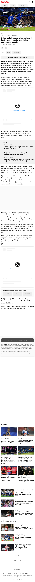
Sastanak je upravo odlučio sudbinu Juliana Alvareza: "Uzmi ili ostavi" (9, 479)
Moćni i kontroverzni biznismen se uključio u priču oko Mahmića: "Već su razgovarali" (26, 480)
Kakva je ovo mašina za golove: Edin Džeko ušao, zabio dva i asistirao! (23, 537)
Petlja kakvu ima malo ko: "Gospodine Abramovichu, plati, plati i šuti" (16, 153)
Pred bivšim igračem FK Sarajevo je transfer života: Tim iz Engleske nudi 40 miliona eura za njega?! (24, 513)
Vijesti (7, 294)
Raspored (28, 294)
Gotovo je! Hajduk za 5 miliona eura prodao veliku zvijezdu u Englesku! (23, 494)
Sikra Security (19, 579)
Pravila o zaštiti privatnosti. (17, 576)
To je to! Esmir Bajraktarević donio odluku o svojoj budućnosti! (22, 547)
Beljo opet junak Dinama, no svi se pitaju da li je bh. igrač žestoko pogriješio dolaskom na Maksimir (25, 459)
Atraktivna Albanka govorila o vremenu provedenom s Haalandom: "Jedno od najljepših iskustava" (24, 528)
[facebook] (2, 48)
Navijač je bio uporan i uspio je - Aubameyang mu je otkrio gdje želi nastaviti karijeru (19, 159)
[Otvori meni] (32, 2)
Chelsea (8, 52)
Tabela (17, 294)
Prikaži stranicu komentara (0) (17, 340)
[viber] (5, 48)
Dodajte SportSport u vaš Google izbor (18, 57)
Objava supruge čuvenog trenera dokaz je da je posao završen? (18, 146)
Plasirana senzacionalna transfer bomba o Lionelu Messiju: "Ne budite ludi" (24, 503)
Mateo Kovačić (16, 52)
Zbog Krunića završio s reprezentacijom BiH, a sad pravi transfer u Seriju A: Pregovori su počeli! (25, 441)
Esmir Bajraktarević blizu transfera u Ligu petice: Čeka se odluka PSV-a (8, 441)
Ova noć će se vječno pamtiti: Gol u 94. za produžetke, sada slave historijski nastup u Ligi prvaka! (8, 460)
